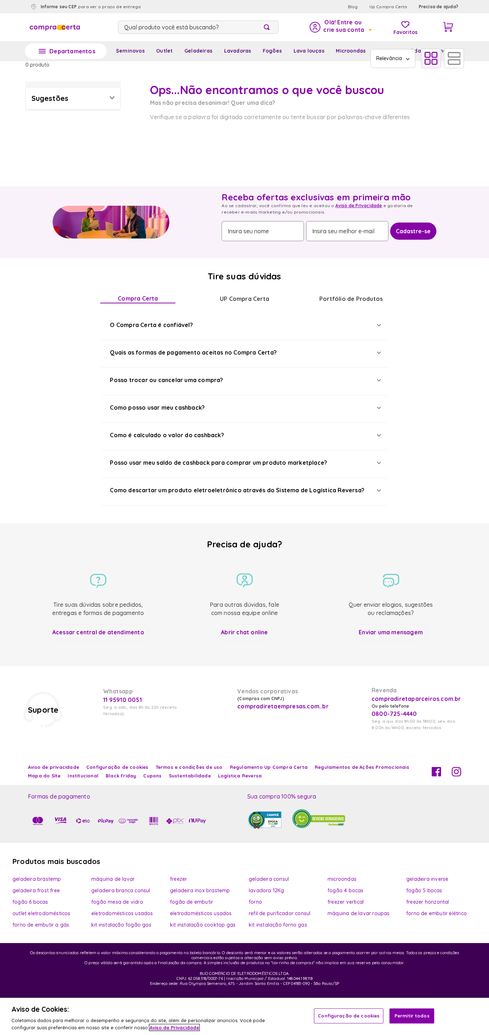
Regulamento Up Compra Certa (269, 767)
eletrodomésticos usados (122, 913)
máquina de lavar (113, 879)
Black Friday (121, 775)
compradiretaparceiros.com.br (416, 698)
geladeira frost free (36, 890)
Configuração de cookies (348, 1016)
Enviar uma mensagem (391, 632)
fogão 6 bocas (30, 902)
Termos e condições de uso (189, 767)
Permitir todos (412, 1016)
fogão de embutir (191, 902)
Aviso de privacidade (53, 767)
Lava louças (309, 51)
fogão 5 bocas (424, 890)
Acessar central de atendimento (98, 632)
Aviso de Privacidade (358, 205)
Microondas (350, 51)
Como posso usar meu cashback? (157, 407)
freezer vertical (346, 902)
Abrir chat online (244, 632)
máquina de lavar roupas (359, 913)
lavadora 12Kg (266, 890)
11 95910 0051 (122, 699)
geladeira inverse (427, 879)
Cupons (152, 775)
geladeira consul (269, 879)
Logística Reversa (240, 775)
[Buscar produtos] (268, 27)
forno (255, 902)
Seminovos (130, 51)
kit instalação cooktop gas (203, 925)
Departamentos (72, 51)
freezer (178, 879)
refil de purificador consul (279, 913)
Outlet (164, 51)
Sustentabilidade (190, 775)
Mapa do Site (44, 775)
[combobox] (198, 27)
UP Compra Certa (244, 298)
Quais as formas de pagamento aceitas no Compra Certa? (193, 352)
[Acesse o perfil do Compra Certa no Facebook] (436, 774)
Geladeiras (198, 51)
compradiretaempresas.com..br (282, 706)
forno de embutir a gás (41, 925)
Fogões (272, 51)
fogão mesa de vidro (117, 902)
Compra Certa (138, 298)
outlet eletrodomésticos (42, 913)
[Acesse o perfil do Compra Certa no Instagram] (456, 774)
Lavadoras (237, 51)
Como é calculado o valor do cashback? (167, 435)
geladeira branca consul (120, 890)
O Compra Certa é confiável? (151, 324)
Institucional (83, 775)
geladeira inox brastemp (200, 890)
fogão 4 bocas (346, 890)
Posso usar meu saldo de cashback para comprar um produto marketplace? (218, 462)
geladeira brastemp (37, 879)
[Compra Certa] (55, 27)
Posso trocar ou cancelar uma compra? (166, 380)
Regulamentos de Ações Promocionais (362, 767)
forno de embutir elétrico (436, 913)
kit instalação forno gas (278, 925)
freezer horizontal (427, 902)
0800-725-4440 (394, 713)
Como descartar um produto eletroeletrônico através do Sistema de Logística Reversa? (237, 490)
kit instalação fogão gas (121, 925)
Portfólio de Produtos (351, 298)
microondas (342, 879)
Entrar (340, 27)
